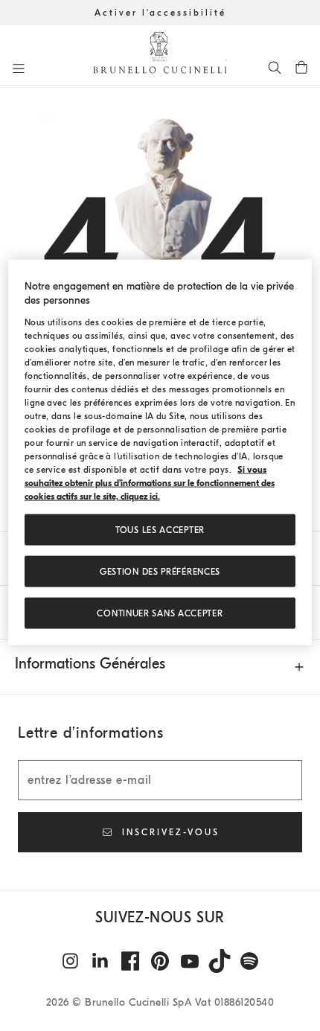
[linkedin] (100, 961)
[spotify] (249, 961)
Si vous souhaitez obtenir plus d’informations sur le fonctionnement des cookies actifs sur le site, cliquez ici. (150, 483)
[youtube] (190, 961)
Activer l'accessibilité (160, 12)
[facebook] (130, 961)
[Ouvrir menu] (18, 68)
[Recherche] (274, 67)
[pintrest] (160, 961)
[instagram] (71, 961)
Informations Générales (90, 663)
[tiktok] (219, 961)
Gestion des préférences (160, 571)
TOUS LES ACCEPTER (160, 530)
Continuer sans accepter (160, 613)
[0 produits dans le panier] (301, 67)
